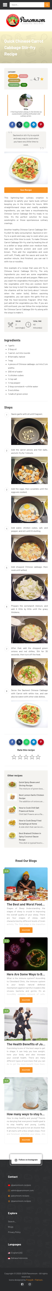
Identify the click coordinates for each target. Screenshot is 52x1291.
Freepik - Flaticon (34, 1280)
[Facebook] (22, 1284)
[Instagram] (29, 1284)
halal (24, 84)
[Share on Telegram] (34, 125)
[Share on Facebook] (12, 125)
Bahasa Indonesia (19, 1258)
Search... (12, 1221)
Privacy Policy (14, 1232)
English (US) (16, 1252)
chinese (23, 76)
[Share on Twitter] (19, 125)
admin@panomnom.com (22, 1190)
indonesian (14, 80)
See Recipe (26, 190)
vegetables (14, 84)
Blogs (10, 1227)
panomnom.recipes (20, 1195)
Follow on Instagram (28, 1159)
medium (13, 76)
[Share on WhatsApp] (26, 125)
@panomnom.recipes (21, 1185)
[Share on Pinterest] (41, 125)
